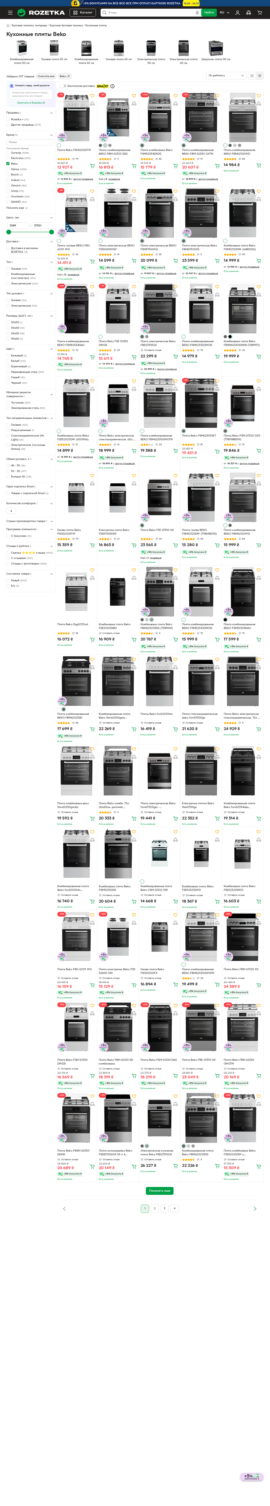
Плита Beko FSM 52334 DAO (159, 1060)
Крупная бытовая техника (66, 25)
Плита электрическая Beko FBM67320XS (199, 247)
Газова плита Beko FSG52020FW (69, 532)
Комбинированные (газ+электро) (23, 276)
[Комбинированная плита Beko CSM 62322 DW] (160, 853)
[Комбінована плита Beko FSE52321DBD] (118, 592)
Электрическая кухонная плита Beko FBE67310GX (157, 1153)
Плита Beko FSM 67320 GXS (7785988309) (242, 438)
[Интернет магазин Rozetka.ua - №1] (41, 13)
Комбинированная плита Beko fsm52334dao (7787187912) (239, 805)
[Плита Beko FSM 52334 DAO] (160, 1027)
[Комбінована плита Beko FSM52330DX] (118, 853)
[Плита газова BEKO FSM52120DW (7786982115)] (201, 497)
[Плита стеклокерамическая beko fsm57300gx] (201, 681)
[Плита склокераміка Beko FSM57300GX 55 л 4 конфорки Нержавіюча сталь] (118, 1118)
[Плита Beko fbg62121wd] (76, 592)
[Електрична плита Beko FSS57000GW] (118, 497)
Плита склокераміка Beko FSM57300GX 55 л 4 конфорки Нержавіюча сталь (117, 1153)
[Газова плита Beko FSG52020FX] (160, 936)
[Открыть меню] (10, 13)
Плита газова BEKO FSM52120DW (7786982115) (199, 532)
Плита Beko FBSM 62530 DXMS (73, 1153)
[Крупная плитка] (252, 76)
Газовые (19, 269)
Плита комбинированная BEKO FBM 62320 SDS (114, 152)
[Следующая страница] (255, 1209)
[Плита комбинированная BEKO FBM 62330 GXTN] (201, 117)
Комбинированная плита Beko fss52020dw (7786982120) (73, 888)
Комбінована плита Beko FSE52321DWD (198, 888)
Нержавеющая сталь (27, 372)
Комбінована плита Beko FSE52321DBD (114, 626)
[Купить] (92, 166)
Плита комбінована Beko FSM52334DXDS (156, 152)
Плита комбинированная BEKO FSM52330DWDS (198, 343)
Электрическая (24, 306)
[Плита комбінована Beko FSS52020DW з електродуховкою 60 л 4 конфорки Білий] (243, 1118)
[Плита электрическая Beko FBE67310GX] (160, 308)
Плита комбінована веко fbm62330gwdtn (73, 805)
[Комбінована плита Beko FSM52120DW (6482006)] (243, 213)
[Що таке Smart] (112, 86)
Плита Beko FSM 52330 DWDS (72, 1062)
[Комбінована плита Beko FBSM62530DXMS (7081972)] (243, 308)
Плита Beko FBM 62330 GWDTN (239, 1062)
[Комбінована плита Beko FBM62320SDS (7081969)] (160, 592)
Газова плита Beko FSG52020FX (152, 971)
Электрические (24, 283)
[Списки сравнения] (249, 13)
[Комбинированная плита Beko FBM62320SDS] (201, 1118)
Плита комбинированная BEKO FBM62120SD (73, 716)
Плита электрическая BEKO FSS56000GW (117, 247)
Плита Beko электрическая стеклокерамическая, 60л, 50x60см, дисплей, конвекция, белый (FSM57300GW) (116, 438)
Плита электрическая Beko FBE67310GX (158, 343)
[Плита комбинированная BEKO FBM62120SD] (76, 681)
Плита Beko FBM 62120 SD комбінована (116, 1062)
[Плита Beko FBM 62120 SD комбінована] (118, 1027)
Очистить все (46, 76)
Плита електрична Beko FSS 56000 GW (117, 971)
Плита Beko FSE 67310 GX (157, 530)
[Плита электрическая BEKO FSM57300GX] (160, 213)
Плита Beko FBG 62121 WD (74, 969)
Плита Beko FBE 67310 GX (199, 1060)
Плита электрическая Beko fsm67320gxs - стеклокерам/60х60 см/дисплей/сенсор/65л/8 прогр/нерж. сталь (158, 805)
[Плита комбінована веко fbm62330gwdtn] (76, 771)
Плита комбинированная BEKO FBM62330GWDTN (157, 438)
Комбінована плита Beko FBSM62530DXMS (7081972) (242, 343)
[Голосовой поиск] (197, 13)
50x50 (16, 322)
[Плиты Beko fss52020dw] (160, 681)
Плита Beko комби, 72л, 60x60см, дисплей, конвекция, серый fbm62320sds (114, 805)
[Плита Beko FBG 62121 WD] (76, 936)
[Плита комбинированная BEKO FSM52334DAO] (76, 308)
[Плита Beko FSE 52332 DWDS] (118, 308)
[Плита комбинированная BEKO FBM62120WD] (243, 117)
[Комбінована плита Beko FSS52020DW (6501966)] (76, 403)
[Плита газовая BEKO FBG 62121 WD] (76, 213)
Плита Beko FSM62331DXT (199, 436)
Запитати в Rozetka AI (31, 103)
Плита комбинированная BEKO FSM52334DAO (73, 343)
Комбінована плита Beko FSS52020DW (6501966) (73, 438)
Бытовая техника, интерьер (29, 25)
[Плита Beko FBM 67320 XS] (243, 936)
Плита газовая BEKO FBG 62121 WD (73, 247)
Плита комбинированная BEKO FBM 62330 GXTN (198, 152)
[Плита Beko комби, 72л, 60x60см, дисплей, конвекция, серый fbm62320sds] (118, 771)
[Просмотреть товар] (58, 145)
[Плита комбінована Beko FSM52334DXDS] (160, 117)
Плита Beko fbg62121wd (72, 624)
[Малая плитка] (259, 76)
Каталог (86, 12)
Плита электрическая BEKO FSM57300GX (158, 247)
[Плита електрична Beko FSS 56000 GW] (118, 936)
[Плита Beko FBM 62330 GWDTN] (243, 1027)
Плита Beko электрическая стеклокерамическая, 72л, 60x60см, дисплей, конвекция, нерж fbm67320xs (241, 716)
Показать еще (15, 208)
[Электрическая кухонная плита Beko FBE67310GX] (160, 1118)
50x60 (18, 328)
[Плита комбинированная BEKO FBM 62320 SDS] (118, 117)
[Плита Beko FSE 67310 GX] (160, 497)
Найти (209, 12)
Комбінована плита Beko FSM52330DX (114, 888)
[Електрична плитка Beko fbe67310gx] (201, 771)
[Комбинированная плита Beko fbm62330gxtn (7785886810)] (118, 681)
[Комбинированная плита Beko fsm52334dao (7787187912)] (243, 771)
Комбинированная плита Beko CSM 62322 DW (156, 888)
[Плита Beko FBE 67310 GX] (201, 1027)
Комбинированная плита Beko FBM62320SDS (197, 1153)
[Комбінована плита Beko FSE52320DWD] (243, 853)
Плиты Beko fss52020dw (157, 714)
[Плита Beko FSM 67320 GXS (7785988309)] (243, 403)
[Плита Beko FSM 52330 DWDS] (76, 1027)
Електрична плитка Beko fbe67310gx (198, 805)
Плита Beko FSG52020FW (74, 150)
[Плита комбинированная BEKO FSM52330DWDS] (201, 308)
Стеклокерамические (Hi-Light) (27, 438)
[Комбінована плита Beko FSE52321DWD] (201, 853)
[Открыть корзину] (260, 13)
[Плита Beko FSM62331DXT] (201, 403)
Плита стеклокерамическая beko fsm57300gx (200, 716)
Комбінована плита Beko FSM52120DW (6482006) (240, 247)
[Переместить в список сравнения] (92, 103)
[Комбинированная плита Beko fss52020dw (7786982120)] (76, 853)
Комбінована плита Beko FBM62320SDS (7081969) (157, 626)
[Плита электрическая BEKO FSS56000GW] (118, 213)
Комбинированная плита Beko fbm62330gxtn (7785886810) (114, 716)
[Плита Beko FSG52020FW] (76, 117)
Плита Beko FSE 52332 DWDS (113, 343)
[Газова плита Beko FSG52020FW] (76, 497)
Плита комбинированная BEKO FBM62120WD (239, 152)
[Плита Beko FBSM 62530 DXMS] (76, 1118)
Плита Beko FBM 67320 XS (241, 969)
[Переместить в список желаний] (92, 96)
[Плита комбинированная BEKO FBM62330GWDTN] (160, 403)
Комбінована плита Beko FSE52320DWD (239, 888)
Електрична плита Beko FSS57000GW (114, 532)
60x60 (18, 333)
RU (222, 12)
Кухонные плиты (96, 25)
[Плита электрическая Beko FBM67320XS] (201, 213)
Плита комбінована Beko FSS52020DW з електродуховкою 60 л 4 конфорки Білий (240, 1153)
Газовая (19, 300)
